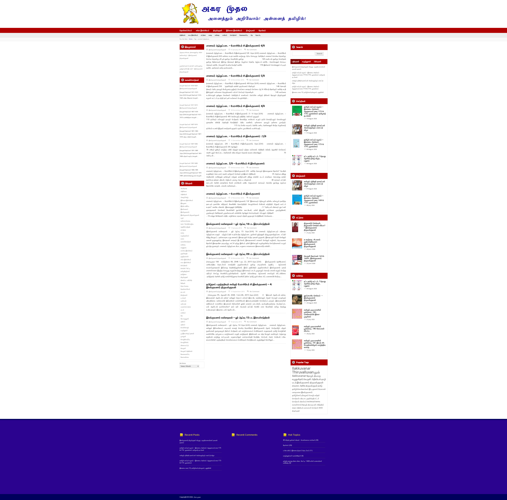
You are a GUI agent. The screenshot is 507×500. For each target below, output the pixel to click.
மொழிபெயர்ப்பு (185, 339)
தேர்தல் (183, 283)
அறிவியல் (182, 35)
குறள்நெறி (184, 253)
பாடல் (182, 310)
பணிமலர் (183, 301)
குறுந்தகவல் (185, 256)
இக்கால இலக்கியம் (234, 30)
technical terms (313, 401)
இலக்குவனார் (185, 212)
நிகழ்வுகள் (250, 30)
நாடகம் (183, 292)
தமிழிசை (184, 274)
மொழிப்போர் (184, 342)
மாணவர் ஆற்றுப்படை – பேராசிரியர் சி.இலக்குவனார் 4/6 (235, 105)
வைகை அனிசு (298, 385)
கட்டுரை (203, 35)
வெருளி (183, 348)
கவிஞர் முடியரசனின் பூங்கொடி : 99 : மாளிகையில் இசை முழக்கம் (312, 313)
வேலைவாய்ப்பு (244, 35)
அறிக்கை (184, 191)
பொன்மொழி (185, 327)
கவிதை (217, 35)
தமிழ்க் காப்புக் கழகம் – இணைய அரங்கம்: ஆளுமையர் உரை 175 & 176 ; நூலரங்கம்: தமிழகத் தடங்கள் (308, 74)
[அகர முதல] (243, 23)
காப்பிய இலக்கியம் (187, 251)
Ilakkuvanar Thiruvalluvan (303, 370)
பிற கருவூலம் (185, 319)
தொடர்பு (257, 35)
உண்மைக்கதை (185, 221)
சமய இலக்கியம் (193, 35)
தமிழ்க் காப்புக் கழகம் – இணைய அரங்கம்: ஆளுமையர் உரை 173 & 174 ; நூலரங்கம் (305, 87)
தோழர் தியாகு (307, 404)
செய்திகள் (233, 35)
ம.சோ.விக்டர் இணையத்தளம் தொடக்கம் (296, 450)
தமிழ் (320, 385)
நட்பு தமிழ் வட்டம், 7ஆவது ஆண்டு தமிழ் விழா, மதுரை (315, 158)
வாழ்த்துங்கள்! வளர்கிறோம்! (292, 456)
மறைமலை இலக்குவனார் (302, 392)
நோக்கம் (262, 30)
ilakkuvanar (299, 376)
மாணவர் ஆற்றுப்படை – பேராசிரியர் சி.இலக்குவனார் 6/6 (235, 45)
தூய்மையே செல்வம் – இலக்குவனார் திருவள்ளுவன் (313, 297)
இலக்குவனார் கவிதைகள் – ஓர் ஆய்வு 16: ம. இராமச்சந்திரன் (238, 223)
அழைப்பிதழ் (184, 197)
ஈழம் (182, 218)
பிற (252, 35)
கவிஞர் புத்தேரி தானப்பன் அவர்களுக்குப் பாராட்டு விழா (314, 127)
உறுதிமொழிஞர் (185, 227)
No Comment (252, 50)
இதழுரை (183, 203)
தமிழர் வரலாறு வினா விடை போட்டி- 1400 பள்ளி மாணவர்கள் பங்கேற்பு (302, 462)
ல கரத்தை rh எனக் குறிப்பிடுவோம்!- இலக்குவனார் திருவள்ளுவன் (312, 242)
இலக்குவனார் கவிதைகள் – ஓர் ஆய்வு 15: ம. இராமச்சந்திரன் (238, 317)
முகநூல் (183, 336)
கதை (210, 35)
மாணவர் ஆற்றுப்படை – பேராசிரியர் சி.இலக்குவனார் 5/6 (235, 75)
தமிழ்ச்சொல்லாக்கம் (300, 389)
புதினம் (183, 321)
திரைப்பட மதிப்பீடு (186, 280)
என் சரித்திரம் (318, 404)
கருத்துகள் (306, 61)
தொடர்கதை (184, 286)
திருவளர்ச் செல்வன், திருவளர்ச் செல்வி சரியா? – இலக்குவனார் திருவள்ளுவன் (314, 226)
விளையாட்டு (185, 345)
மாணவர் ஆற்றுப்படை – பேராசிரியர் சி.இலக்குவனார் (233, 193)
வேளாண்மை (185, 357)
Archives (183, 363)
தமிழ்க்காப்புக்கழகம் (300, 395)
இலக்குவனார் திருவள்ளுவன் (217, 50)
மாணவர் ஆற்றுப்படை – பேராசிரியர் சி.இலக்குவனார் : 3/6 (236, 136)
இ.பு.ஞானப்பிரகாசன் (317, 389)
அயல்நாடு (184, 188)
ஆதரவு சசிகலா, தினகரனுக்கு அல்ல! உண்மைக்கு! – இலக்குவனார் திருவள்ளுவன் (191, 55)
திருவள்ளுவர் (311, 385)
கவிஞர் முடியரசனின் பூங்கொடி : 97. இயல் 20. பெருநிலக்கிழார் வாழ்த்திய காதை (315, 343)
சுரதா (294, 408)
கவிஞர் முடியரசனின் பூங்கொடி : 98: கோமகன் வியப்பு (314, 328)
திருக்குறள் (217, 30)
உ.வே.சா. (303, 398)
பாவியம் (224, 35)
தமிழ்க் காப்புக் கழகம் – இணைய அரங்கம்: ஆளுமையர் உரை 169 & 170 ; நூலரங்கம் (314, 199)
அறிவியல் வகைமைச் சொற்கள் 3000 (310, 408)
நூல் (317, 372)
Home (190, 39)
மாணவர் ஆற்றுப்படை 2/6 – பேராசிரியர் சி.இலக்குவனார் (235, 163)
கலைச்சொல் (297, 404)
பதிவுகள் (295, 61)
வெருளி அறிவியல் (186, 351)
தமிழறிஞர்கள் (185, 271)
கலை (182, 239)
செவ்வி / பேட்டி (185, 268)
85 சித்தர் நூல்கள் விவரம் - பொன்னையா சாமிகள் (299, 440)
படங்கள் (183, 298)
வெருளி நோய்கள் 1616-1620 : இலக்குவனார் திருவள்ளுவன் (314, 258)
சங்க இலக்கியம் (202, 30)
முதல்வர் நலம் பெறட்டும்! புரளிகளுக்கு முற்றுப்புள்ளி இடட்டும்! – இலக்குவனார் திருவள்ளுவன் (191, 69)
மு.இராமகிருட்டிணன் (187, 333)
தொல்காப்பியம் (186, 30)
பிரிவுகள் (317, 61)
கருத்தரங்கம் (185, 236)
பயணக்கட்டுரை (186, 307)
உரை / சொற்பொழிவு (187, 224)
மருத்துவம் (184, 330)
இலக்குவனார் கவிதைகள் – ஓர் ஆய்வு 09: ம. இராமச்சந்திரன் (238, 254)
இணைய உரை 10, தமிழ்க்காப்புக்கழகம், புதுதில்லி (308, 92)
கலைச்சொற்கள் (186, 242)
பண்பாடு (183, 304)
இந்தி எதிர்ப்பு (185, 206)
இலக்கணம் (184, 209)
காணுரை (183, 247)
